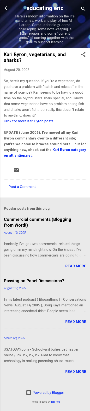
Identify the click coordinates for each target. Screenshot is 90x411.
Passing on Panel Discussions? (34, 280)
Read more (75, 266)
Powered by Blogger (48, 392)
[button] (83, 55)
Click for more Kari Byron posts (29, 121)
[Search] (83, 9)
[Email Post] (16, 172)
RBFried (55, 401)
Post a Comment (22, 187)
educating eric (45, 8)
